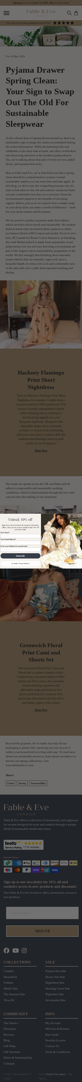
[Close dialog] (80, 515)
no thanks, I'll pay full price (20, 563)
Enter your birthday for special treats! (14, 546)
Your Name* (5, 532)
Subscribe (20, 556)
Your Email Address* (8, 539)
